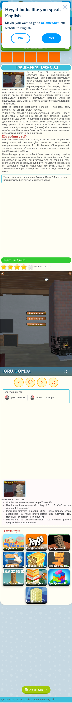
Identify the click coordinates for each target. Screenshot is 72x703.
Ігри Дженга (18, 260)
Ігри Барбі (42, 57)
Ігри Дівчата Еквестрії (18, 57)
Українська (36, 689)
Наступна (42, 382)
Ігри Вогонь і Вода (30, 57)
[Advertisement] (36, 220)
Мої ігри (30, 382)
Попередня (19, 382)
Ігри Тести (54, 57)
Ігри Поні (6, 57)
